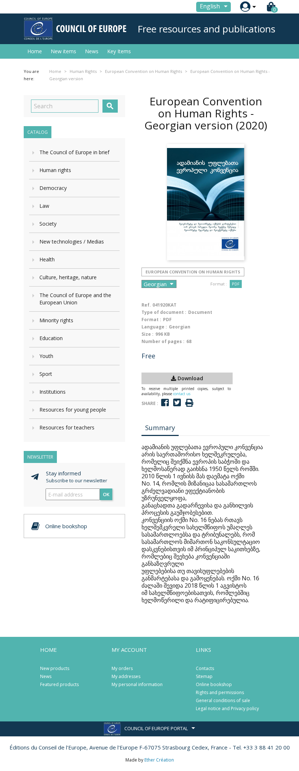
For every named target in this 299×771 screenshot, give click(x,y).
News (91, 51)
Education (51, 338)
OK (106, 494)
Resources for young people (72, 409)
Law (44, 205)
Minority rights (56, 320)
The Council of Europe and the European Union (75, 299)
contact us (181, 393)
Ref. (146, 305)
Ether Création (159, 760)
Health (47, 259)
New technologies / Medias (71, 241)
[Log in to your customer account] (245, 6)
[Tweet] (177, 402)
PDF (236, 284)
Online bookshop (214, 684)
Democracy (53, 187)
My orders (122, 668)
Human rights (55, 170)
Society (48, 223)
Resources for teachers (66, 427)
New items (63, 51)
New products (54, 668)
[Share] (165, 402)
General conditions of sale (223, 700)
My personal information (137, 684)
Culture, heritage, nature (68, 277)
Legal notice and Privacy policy (227, 708)
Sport (45, 373)
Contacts (205, 668)
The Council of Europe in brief (74, 152)
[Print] (189, 403)
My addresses (126, 676)
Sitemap (204, 676)
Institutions (52, 391)
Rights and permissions (220, 692)
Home (34, 51)
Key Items (119, 51)
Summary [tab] (160, 427)
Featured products (59, 684)
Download (189, 378)
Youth (46, 356)
